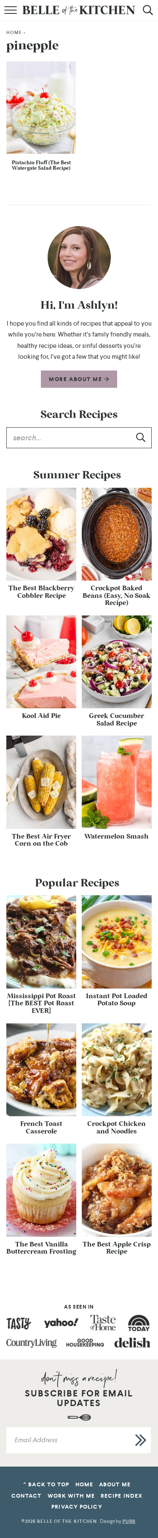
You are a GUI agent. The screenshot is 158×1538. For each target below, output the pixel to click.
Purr (129, 1521)
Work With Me (71, 1495)
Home (14, 32)
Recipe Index (121, 1495)
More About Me (76, 379)
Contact (26, 1495)
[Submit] (141, 437)
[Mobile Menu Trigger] (11, 14)
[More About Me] (79, 257)
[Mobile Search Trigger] (146, 14)
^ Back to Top (46, 1484)
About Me (115, 1484)
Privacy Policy (76, 1506)
